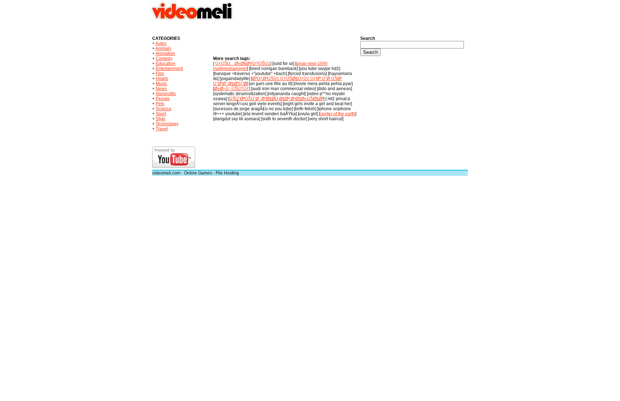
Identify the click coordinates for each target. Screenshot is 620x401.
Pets (160, 103)
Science (164, 108)
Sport (161, 113)
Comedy (164, 58)
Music (161, 83)
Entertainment (169, 68)
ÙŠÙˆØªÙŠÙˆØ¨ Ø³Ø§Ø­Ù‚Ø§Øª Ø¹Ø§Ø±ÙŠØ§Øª (276, 98)
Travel (162, 128)
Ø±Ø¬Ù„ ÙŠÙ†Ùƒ (231, 88)
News (161, 88)
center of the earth (337, 113)
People (163, 98)
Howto (162, 78)
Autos (160, 43)
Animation (165, 53)
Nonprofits (166, 93)
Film (160, 73)
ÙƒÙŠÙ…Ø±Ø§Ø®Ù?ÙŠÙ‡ (242, 63)
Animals (163, 48)
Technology (167, 123)
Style (160, 118)
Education (165, 63)
